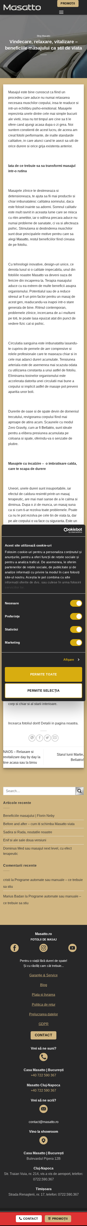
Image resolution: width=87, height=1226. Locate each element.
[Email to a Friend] (55, 738)
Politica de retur (43, 1004)
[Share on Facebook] (39, 738)
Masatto (22, 239)
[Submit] (79, 791)
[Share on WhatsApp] (32, 738)
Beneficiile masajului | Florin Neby (28, 815)
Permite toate (43, 674)
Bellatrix (48, 427)
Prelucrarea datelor (43, 1014)
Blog (43, 985)
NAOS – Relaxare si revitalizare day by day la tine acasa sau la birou (21, 757)
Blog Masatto (43, 36)
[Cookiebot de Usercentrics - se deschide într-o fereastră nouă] (63, 530)
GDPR (44, 1024)
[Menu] (61, 12)
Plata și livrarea (43, 994)
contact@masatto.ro (43, 1122)
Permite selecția (43, 690)
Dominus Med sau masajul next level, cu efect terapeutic (37, 851)
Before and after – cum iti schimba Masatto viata (39, 824)
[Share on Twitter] (47, 738)
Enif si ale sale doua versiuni (24, 840)
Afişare (68, 659)
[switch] (76, 616)
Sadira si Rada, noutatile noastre (27, 832)
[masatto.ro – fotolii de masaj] (27, 7)
